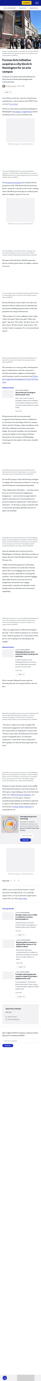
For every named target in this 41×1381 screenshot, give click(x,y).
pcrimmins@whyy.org (13, 1019)
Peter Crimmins (11, 86)
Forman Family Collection (22, 807)
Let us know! (13, 104)
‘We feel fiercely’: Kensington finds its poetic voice (25, 393)
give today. (23, 898)
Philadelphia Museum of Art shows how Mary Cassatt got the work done (26, 654)
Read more (9, 1012)
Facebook (11, 880)
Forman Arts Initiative (13, 183)
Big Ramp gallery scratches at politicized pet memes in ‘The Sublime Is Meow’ (26, 944)
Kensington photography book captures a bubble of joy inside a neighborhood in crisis (26, 976)
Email (18, 880)
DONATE (27, 3)
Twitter (15, 880)
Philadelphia (22, 8)
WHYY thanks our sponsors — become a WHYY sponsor (20, 144)
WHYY (7, 3)
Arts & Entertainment (10, 8)
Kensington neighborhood (23, 112)
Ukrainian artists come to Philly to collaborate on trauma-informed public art (26, 917)
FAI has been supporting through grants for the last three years (20, 379)
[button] (5, 1378)
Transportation (33, 8)
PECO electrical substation (21, 795)
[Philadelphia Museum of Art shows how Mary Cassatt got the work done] (8, 653)
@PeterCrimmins (12, 1017)
